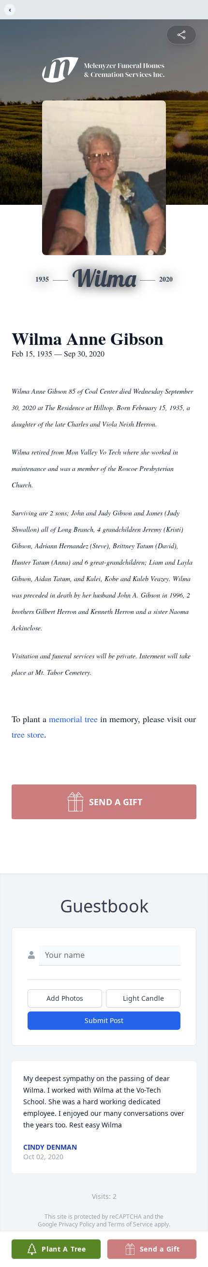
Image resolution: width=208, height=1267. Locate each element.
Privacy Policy (77, 1224)
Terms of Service (130, 1224)
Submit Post (104, 1020)
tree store (28, 734)
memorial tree (73, 719)
